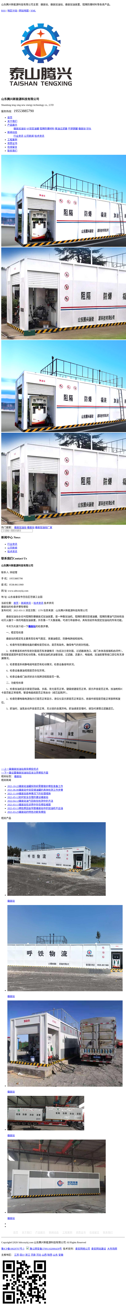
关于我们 (12, 121)
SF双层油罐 (32, 128)
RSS (3, 10)
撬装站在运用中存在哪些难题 (29, 804)
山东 (55, 1255)
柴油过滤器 (61, 128)
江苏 (16, 1255)
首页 (9, 117)
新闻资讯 (26, 603)
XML (33, 10)
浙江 (27, 1255)
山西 (44, 1255)
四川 (22, 1255)
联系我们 (12, 150)
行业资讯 (18, 136)
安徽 (60, 1255)
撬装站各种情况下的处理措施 (29, 793)
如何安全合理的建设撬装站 (27, 797)
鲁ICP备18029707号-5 (12, 1248)
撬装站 (82, 128)
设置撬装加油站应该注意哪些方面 (24, 772)
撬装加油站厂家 (43, 527)
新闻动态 (12, 132)
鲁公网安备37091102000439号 (45, 1248)
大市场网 (112, 1248)
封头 (88, 128)
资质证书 (12, 143)
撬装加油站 (20, 128)
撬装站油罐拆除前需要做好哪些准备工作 (35, 786)
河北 (38, 1255)
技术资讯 (39, 136)
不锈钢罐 (73, 128)
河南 (33, 1255)
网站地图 (24, 10)
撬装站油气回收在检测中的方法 (30, 801)
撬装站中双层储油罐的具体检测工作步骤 (35, 790)
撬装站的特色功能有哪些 (26, 812)
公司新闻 (29, 136)
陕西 (49, 1255)
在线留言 (12, 147)
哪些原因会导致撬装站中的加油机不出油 (35, 808)
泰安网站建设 (98, 1248)
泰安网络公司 (82, 1248)
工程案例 (12, 139)
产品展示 (12, 125)
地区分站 (12, 10)
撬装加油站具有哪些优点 (19, 769)
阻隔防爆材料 (47, 128)
